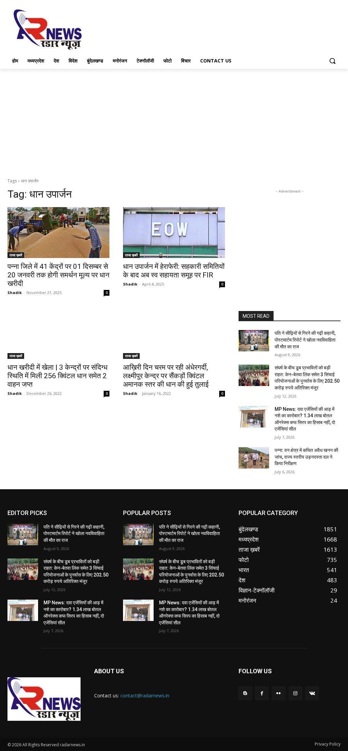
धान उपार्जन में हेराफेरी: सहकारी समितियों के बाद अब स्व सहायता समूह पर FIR (174, 270)
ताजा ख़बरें (16, 255)
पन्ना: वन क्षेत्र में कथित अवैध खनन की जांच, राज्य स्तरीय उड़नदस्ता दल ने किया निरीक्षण (306, 456)
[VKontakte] (312, 693)
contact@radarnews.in (144, 695)
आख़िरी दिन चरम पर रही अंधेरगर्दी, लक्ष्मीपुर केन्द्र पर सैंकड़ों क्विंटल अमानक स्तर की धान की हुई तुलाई (166, 375)
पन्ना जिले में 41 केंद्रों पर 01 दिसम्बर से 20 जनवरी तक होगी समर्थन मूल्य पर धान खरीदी (58, 275)
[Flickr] (278, 693)
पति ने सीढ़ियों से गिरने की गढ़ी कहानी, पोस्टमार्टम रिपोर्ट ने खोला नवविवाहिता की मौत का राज (305, 339)
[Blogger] (245, 693)
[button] (332, 61)
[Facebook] (261, 693)
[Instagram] (295, 693)
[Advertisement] (166, 29)
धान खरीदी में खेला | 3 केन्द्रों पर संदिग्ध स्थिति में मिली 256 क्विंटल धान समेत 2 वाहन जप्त (57, 375)
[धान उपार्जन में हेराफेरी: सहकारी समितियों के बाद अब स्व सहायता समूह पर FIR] (174, 232)
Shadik (14, 292)
